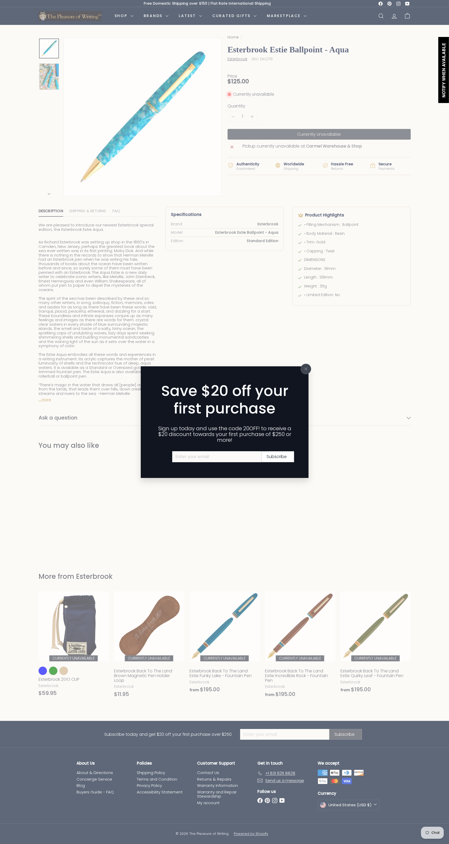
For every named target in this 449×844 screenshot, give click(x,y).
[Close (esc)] (306, 369)
